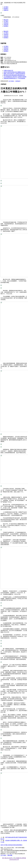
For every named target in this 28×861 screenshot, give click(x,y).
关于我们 (6, 7)
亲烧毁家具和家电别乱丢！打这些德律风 (14, 78)
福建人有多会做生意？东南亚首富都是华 (14, 73)
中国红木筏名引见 (8, 70)
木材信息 (6, 24)
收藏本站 (6, 10)
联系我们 (6, 8)
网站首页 (6, 19)
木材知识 (6, 23)
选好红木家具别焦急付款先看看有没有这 (14, 72)
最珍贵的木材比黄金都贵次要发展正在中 (14, 75)
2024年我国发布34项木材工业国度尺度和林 (15, 76)
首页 (2, 845)
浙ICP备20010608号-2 (7, 858)
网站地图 (9, 855)
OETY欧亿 (11, 81)
